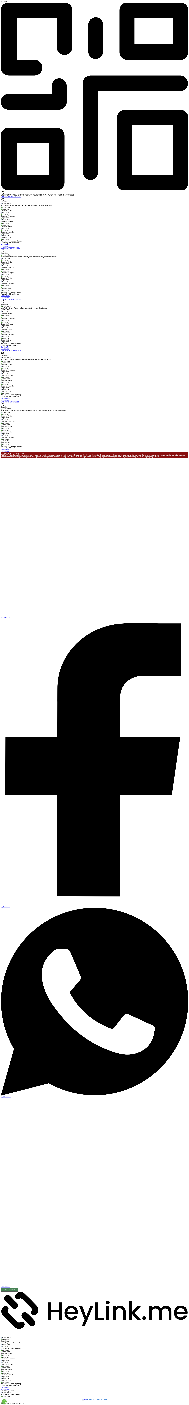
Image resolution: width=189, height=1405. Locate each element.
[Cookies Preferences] (4, 1401)
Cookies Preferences (9, 1289)
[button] (94, 1195)
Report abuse (5, 1287)
